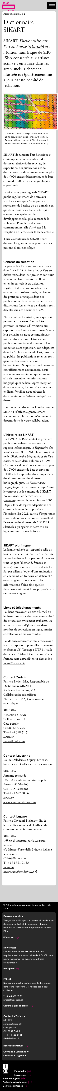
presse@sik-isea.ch (13, 1000)
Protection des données (15, 1082)
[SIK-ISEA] (8, 6)
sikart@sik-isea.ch (14, 663)
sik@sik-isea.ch (11, 1038)
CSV (19, 650)
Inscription (9, 968)
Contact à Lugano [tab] (14, 1055)
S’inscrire (8, 937)
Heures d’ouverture (13, 1045)
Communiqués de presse (16, 1005)
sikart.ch (36, 47)
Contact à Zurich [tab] (13, 1016)
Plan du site (20, 1071)
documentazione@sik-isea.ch (20, 872)
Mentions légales (11, 1078)
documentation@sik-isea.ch (19, 802)
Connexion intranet (13, 1086)
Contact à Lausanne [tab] (15, 1051)
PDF (40, 310)
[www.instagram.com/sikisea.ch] (5, 1071)
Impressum (20, 1075)
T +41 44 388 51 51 (12, 1034)
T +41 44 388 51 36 (12, 996)
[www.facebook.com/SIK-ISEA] (5, 1066)
